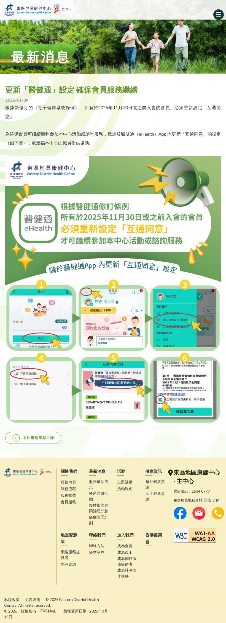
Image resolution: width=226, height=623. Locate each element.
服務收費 (68, 495)
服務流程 (68, 488)
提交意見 (96, 552)
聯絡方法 (96, 545)
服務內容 (68, 482)
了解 (215, 500)
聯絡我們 (97, 534)
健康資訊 (154, 471)
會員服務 (68, 502)
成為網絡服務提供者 (126, 561)
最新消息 (97, 471)
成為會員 (125, 545)
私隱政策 (12, 599)
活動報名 (125, 488)
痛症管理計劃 (98, 520)
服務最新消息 (98, 484)
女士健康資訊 (155, 496)
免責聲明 (32, 599)
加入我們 (125, 534)
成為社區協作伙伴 (126, 573)
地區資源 (68, 564)
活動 (121, 471)
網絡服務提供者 (70, 554)
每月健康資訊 (155, 484)
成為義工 (125, 552)
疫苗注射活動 (98, 496)
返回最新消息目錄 (38, 437)
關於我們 (69, 471)
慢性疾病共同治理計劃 (98, 508)
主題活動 (125, 482)
